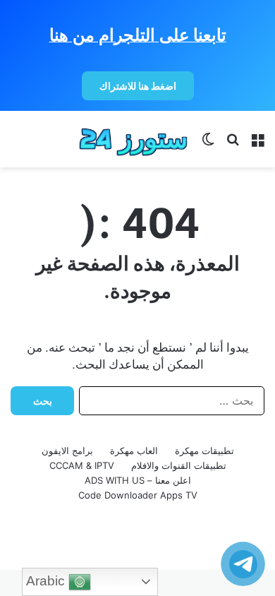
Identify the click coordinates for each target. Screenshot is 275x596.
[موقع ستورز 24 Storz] (134, 139)
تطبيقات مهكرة (204, 450)
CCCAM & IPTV (81, 465)
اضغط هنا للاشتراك (137, 86)
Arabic (47, 580)
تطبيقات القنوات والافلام (178, 465)
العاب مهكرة (134, 450)
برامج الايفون (67, 450)
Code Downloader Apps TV (137, 495)
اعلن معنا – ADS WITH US (138, 480)
